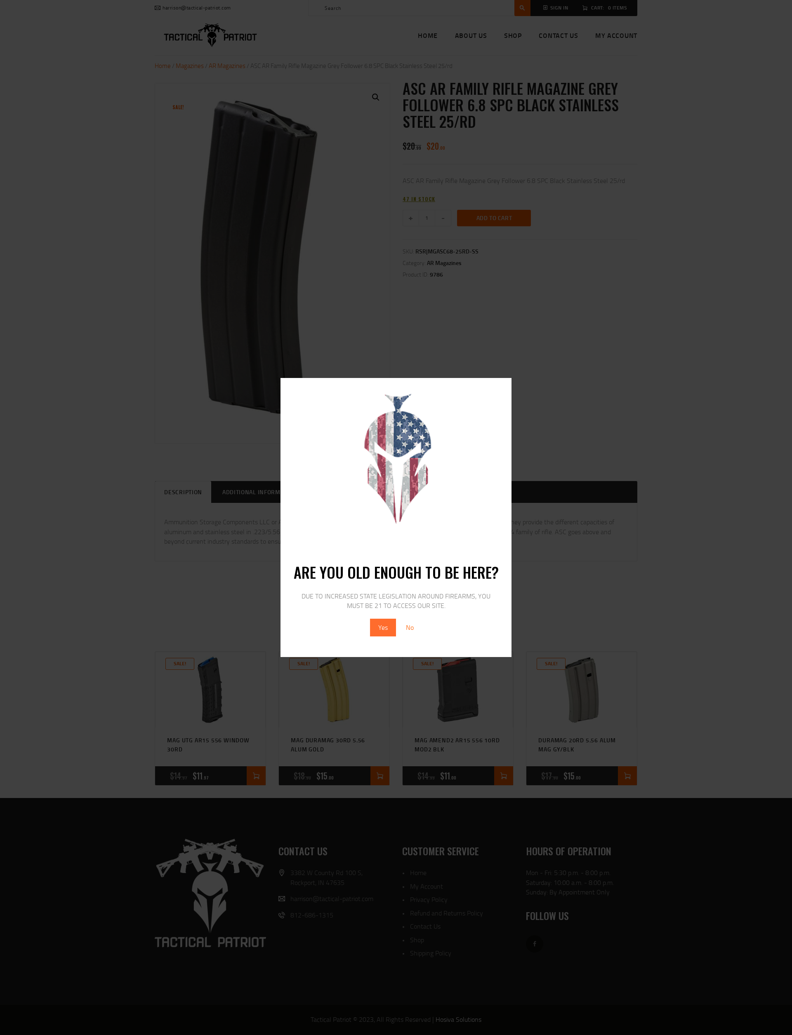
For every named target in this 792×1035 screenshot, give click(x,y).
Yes (383, 627)
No (410, 627)
